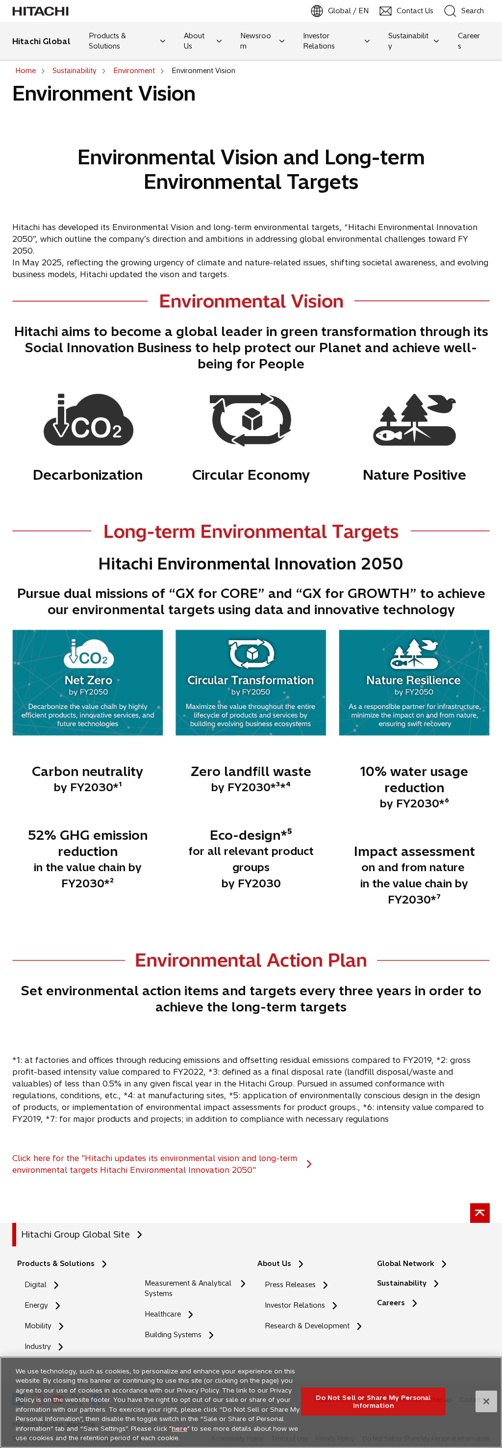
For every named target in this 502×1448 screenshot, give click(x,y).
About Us (274, 1263)
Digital (36, 1284)
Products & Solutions (56, 1263)
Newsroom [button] (255, 41)
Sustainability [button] (408, 41)
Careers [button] (468, 41)
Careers (393, 1303)
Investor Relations (295, 1305)
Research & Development (307, 1325)
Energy (36, 1305)
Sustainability (402, 1283)
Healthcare (163, 1314)
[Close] (486, 1401)
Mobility (38, 1325)
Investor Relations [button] (319, 41)
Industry (38, 1346)
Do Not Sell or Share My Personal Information (373, 1401)
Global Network (405, 1263)
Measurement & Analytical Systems (188, 1288)
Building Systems (173, 1334)
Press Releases (290, 1284)
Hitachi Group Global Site (75, 1234)
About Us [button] (194, 41)
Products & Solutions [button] (107, 41)
